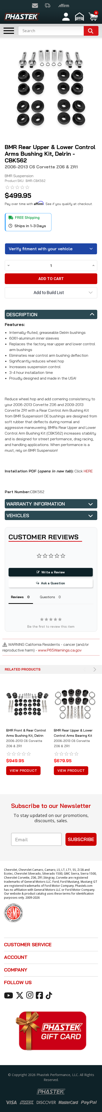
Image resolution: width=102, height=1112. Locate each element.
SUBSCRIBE (81, 839)
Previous (85, 669)
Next (94, 669)
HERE (88, 471)
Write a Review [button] (53, 572)
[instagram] (30, 995)
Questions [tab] (47, 597)
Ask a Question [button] (53, 583)
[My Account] (66, 17)
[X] (20, 995)
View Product (23, 770)
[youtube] (9, 995)
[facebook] (40, 995)
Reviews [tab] (17, 597)
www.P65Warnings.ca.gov (60, 650)
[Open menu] (9, 30)
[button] (80, 16)
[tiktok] (49, 995)
